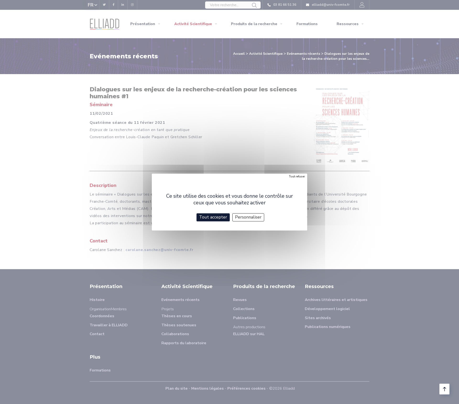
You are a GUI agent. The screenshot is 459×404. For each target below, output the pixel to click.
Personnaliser (248, 217)
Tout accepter (213, 217)
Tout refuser (297, 176)
